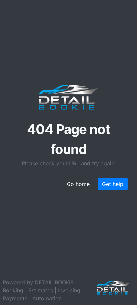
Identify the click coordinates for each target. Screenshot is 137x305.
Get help (112, 184)
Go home (78, 184)
